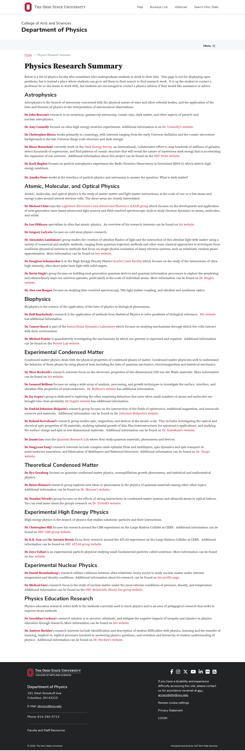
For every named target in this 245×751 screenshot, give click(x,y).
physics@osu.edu (49, 706)
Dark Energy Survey (98, 147)
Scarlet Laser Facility (127, 261)
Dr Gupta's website (77, 401)
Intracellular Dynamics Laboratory (91, 327)
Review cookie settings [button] (173, 703)
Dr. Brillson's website (102, 389)
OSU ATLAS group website (83, 544)
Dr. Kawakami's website (178, 430)
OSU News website (166, 156)
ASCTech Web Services (206, 745)
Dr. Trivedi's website (106, 503)
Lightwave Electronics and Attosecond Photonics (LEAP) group (105, 206)
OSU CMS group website (54, 532)
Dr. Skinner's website (95, 489)
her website (103, 253)
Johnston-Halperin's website (138, 413)
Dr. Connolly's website (177, 127)
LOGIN (162, 718)
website (39, 556)
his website (186, 224)
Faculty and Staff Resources (46, 730)
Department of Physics (47, 686)
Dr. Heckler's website (107, 640)
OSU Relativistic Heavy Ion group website (114, 590)
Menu (207, 46)
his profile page (168, 577)
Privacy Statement (170, 710)
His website (208, 314)
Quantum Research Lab (73, 439)
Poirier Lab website (66, 343)
